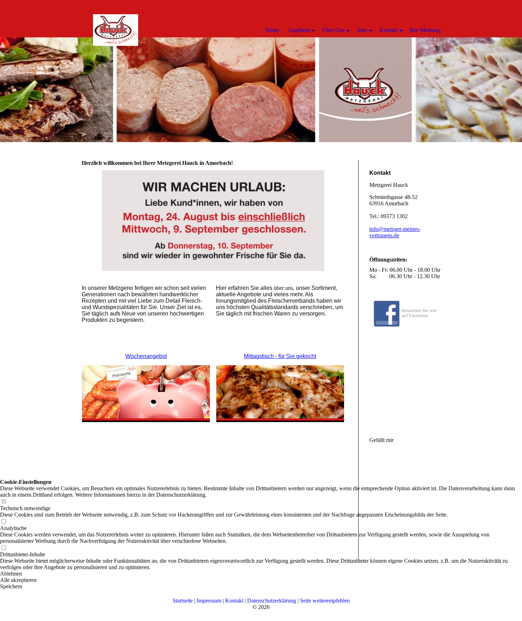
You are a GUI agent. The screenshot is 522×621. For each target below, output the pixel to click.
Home (272, 30)
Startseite (183, 601)
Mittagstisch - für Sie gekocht (280, 356)
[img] (261, 71)
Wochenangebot (146, 356)
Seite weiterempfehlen (325, 601)
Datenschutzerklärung (271, 601)
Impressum (210, 601)
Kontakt (235, 601)
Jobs (362, 30)
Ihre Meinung (425, 30)
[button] (261, 586)
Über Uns (333, 30)
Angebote (299, 30)
